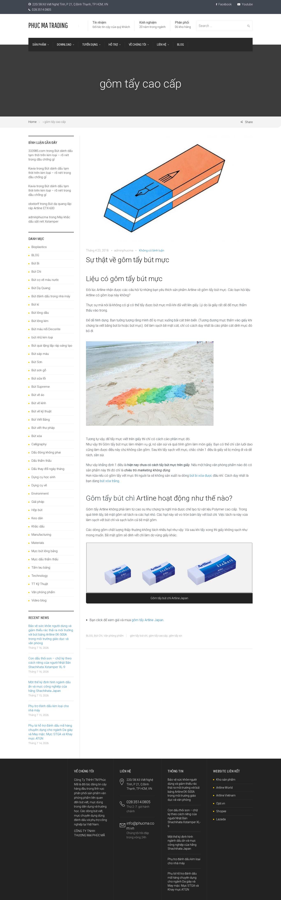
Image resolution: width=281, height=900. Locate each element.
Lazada (221, 819)
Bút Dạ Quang (40, 288)
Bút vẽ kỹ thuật (41, 411)
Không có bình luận (151, 250)
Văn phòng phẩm (114, 635)
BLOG (89, 635)
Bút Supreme (40, 387)
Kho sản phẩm (225, 779)
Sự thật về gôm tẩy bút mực (127, 260)
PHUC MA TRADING (48, 25)
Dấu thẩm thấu (41, 461)
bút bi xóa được (201, 476)
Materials (37, 543)
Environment (40, 493)
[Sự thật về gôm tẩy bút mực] (169, 192)
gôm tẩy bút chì (138, 635)
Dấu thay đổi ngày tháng (47, 469)
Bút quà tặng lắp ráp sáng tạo (51, 345)
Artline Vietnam (226, 795)
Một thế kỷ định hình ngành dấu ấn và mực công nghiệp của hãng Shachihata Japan (49, 686)
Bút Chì (98, 635)
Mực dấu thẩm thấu (44, 559)
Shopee (221, 811)
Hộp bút (36, 510)
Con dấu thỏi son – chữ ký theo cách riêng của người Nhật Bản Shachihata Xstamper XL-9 (50, 663)
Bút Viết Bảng (40, 419)
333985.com (36, 151)
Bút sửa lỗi (38, 378)
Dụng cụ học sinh (43, 477)
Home (32, 121)
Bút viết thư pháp (43, 428)
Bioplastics (39, 247)
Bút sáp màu (40, 354)
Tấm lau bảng (40, 567)
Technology (39, 576)
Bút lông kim (39, 321)
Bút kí (35, 304)
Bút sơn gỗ (38, 370)
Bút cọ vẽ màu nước (45, 280)
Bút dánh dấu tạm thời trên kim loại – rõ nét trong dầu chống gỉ (50, 155)
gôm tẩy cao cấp (158, 635)
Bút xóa (36, 436)
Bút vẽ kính (38, 403)
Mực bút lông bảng (44, 551)
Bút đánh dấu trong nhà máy (50, 296)
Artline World (224, 787)
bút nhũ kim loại (42, 337)
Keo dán (37, 518)
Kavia (32, 168)
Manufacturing (41, 535)
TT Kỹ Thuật (39, 584)
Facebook (225, 4)
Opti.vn (220, 803)
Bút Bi (35, 263)
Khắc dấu (37, 526)
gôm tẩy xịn (175, 635)
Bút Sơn (36, 362)
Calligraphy (38, 444)
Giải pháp (37, 502)
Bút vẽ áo (37, 395)
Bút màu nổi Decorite (45, 329)
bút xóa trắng (109, 481)
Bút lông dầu (40, 313)
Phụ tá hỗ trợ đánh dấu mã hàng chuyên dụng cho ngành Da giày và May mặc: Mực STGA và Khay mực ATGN (183, 881)
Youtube (247, 4)
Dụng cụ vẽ (39, 485)
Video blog (38, 600)
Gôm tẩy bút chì (110, 498)
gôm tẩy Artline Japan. (148, 620)
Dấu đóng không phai (46, 452)
